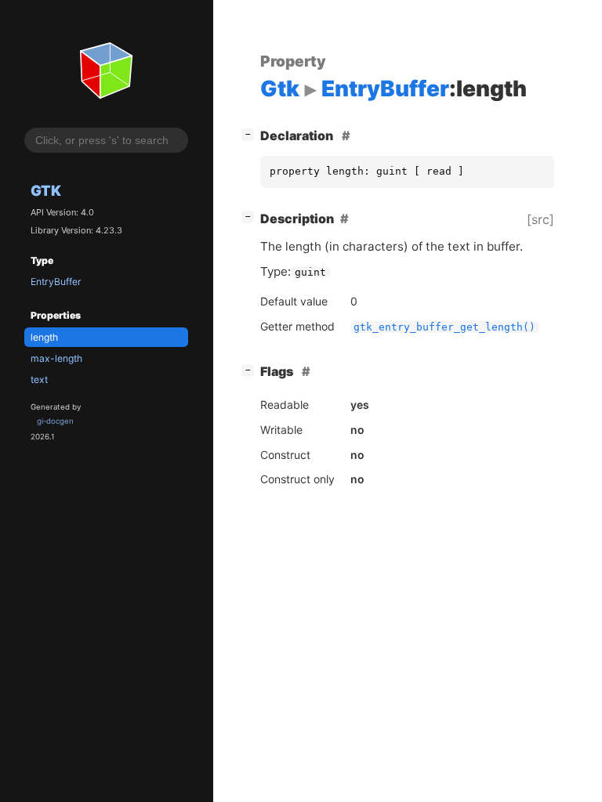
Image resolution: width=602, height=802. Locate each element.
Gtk (46, 190)
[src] (540, 219)
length (44, 337)
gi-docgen (55, 421)
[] (250, 133)
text (39, 379)
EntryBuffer (56, 281)
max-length (56, 358)
